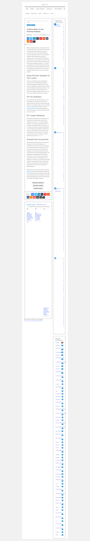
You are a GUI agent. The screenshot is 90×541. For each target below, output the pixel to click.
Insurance (58, 476)
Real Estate (34, 13)
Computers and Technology (62, 362)
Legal (57, 442)
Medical (57, 454)
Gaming (57, 420)
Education (58, 396)
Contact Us (46, 13)
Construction (58, 460)
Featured (28, 25)
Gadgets (57, 457)
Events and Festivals (60, 493)
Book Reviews (59, 516)
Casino (57, 500)
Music (57, 510)
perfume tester (38, 188)
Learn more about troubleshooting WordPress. (33, 320)
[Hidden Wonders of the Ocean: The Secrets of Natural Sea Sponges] (30, 210)
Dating (57, 532)
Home (27, 8)
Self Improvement (60, 469)
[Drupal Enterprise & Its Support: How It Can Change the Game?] (58, 260)
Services (58, 355)
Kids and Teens (59, 438)
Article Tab (30, 34)
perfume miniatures (38, 182)
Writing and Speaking (60, 409)
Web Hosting (58, 474)
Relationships (59, 497)
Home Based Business (60, 427)
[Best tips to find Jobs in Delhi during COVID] (58, 134)
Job (56, 483)
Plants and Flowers (60, 503)
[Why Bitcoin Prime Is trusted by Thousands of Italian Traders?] (46, 257)
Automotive (58, 393)
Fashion (57, 366)
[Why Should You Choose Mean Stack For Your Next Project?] (58, 190)
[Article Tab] (45, 4)
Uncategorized (59, 489)
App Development (60, 379)
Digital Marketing (40, 8)
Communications (59, 523)
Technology (49, 8)
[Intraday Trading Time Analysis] (58, 26)
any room (40, 135)
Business (32, 8)
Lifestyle (58, 368)
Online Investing (59, 527)
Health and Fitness (60, 348)
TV (56, 521)
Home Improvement (60, 357)
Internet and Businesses (61, 413)
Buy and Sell (58, 431)
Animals (57, 486)
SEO (57, 391)
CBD (57, 534)
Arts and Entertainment (61, 422)
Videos (57, 507)
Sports (57, 447)
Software (58, 399)
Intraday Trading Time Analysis (63, 42)
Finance (27, 13)
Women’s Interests (60, 462)
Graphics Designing (60, 450)
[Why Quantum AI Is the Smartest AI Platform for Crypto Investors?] (38, 210)
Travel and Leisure (60, 375)
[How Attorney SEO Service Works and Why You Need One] (58, 70)
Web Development (60, 386)
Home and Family (59, 433)
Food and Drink (59, 402)
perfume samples (38, 185)
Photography (58, 467)
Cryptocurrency (58, 8)
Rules (40, 13)
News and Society (60, 479)
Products (33, 20)
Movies (57, 444)
